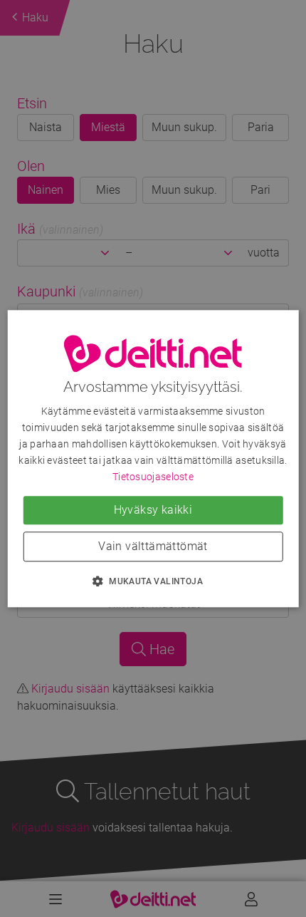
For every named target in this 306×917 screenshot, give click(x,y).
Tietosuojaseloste (153, 476)
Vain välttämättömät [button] (153, 546)
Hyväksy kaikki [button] (153, 510)
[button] (153, 580)
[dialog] (153, 458)
